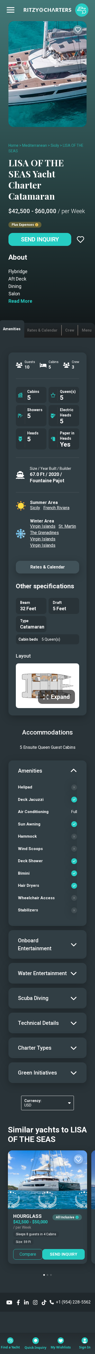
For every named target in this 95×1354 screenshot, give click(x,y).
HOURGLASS (27, 1216)
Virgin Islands (42, 526)
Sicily (55, 145)
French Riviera (56, 507)
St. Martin (67, 526)
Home (13, 145)
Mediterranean (34, 145)
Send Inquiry (40, 239)
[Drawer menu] (11, 10)
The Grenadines (44, 532)
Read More (20, 301)
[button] (44, 1275)
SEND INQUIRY (63, 1254)
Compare (28, 1254)
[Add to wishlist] (77, 29)
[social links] (9, 1302)
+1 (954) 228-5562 (73, 1302)
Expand (60, 697)
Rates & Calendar (47, 567)
